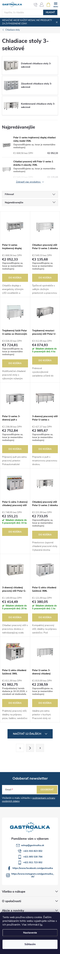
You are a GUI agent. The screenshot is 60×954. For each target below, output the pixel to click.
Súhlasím (30, 944)
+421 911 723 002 (32, 862)
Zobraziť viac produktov (28, 182)
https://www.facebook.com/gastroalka (32, 868)
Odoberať (47, 789)
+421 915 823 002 (32, 851)
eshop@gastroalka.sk (32, 845)
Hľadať (50, 12)
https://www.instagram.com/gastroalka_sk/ (32, 875)
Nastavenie (30, 933)
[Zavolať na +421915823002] (36, 5)
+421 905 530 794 (32, 856)
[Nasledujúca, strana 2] (30, 748)
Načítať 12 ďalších (27, 734)
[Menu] (55, 4)
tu (41, 924)
